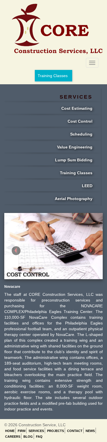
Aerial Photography (73, 198)
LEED (87, 185)
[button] (11, 246)
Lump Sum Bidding (73, 160)
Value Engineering (74, 147)
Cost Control (80, 121)
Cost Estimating (76, 108)
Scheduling (81, 134)
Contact (74, 431)
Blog (28, 436)
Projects (55, 431)
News (90, 431)
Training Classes (53, 75)
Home (10, 431)
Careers (12, 436)
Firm (21, 431)
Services (36, 431)
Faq (39, 436)
